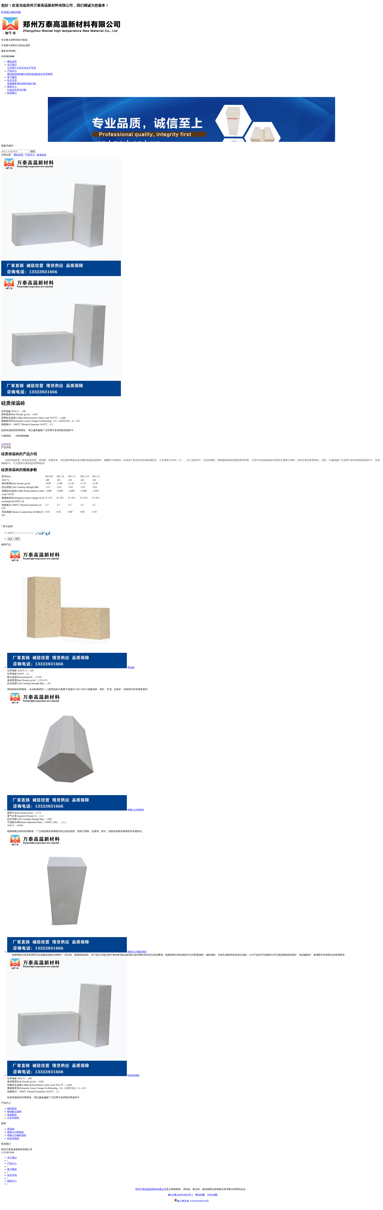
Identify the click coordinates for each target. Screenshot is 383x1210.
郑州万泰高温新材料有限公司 (150, 1189)
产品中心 (12, 71)
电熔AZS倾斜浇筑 (136, 951)
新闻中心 (12, 86)
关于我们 (12, 64)
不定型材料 (47, 74)
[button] (42, 533)
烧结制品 (12, 74)
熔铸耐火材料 (24, 74)
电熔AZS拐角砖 (135, 809)
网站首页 (12, 61)
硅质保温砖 (133, 1075)
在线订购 (31, 83)
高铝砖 (131, 667)
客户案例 (12, 77)
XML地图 (212, 1194)
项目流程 (21, 83)
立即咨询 (6, 444)
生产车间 (31, 68)
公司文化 (21, 68)
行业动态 (12, 89)
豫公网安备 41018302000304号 (193, 1201)
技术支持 (12, 80)
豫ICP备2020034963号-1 (180, 1194)
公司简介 (12, 68)
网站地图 (16, 12)
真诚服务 (12, 83)
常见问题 (21, 89)
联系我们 (6, 12)
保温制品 (36, 74)
